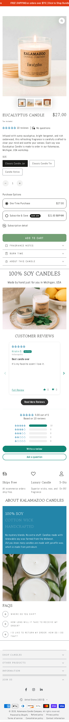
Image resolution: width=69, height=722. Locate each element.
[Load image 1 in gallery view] (22, 103)
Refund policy (37, 714)
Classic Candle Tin (42, 164)
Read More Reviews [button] (34, 402)
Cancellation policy (34, 718)
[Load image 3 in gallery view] (38, 103)
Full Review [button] (18, 390)
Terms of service (15, 718)
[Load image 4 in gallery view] (47, 103)
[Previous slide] (5, 373)
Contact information (55, 718)
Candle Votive (12, 172)
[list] (35, 483)
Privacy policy (52, 714)
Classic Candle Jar (15, 164)
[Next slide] (63, 373)
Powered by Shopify (19, 715)
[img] (18, 346)
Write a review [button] (34, 449)
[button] (10, 128)
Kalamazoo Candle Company (29, 711)
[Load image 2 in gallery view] (30, 103)
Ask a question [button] (34, 457)
